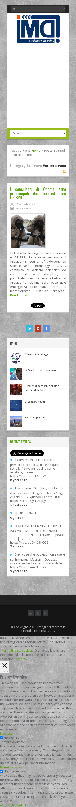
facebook (46, 328)
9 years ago (18, 518)
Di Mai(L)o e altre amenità (40, 370)
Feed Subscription (64, 171)
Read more (19, 295)
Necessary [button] (8, 733)
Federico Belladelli (25, 204)
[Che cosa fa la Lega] (16, 358)
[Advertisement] (38, 86)
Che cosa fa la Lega (36, 354)
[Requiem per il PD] (16, 421)
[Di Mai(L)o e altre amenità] (16, 374)
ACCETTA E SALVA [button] (13, 805)
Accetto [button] (21, 659)
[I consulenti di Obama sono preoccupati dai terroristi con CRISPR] (38, 232)
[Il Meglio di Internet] (38, 38)
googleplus (38, 328)
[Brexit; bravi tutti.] (16, 405)
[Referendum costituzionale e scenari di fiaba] (16, 389)
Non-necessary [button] (11, 767)
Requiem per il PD (35, 417)
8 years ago (18, 480)
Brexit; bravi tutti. (35, 401)
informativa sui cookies (16, 650)
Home (36, 150)
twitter (29, 328)
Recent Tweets (20, 441)
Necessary (11, 737)
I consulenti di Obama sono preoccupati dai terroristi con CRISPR (38, 193)
